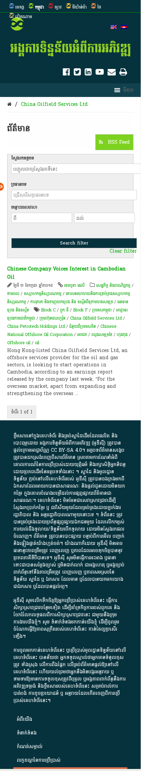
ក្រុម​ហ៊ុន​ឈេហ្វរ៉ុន (53, 318)
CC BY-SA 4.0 (66, 450)
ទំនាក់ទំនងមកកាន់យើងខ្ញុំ (74, 622)
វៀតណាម (23, 17)
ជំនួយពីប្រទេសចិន (82, 326)
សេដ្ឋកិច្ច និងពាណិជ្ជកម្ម (113, 285)
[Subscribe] (112, 73)
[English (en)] (114, 28)
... (76, 393)
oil (37, 343)
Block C (48, 310)
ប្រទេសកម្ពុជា (102, 310)
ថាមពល (13, 293)
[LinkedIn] (88, 73)
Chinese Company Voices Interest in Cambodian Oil (66, 273)
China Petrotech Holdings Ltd (36, 326)
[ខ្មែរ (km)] (124, 28)
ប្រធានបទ (19, 184)
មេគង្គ (19, 7)
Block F (80, 310)
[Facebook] (66, 73)
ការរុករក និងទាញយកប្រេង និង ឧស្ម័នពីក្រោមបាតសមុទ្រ (71, 302)
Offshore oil (18, 343)
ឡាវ (58, 7)
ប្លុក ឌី (64, 310)
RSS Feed (118, 142)
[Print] (123, 73)
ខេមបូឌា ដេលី (74, 285)
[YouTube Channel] (100, 73)
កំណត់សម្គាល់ (29, 746)
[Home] (9, 104)
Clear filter (123, 251)
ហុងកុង (122, 334)
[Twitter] (77, 73)
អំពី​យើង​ (24, 719)
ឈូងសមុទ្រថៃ (101, 334)
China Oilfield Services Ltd (54, 104)
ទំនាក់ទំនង (27, 733)
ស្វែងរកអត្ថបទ (22, 158)
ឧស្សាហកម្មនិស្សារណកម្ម (42, 293)
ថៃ (99, 7)
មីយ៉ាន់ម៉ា (79, 7)
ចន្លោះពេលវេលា (24, 207)
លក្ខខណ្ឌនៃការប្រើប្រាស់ (38, 760)
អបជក (82, 334)
